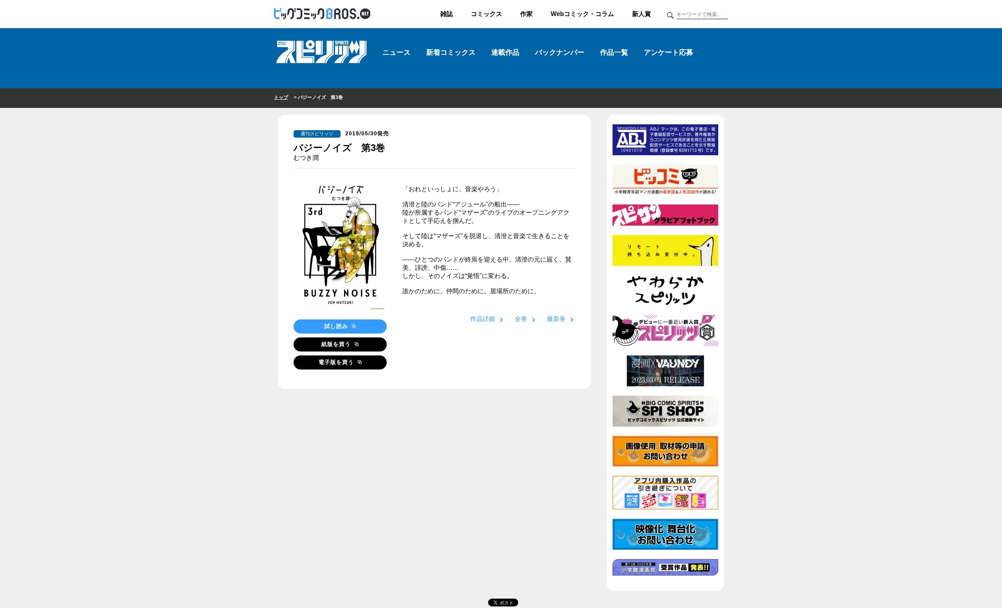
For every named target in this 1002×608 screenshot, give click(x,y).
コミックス (486, 14)
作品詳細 (482, 319)
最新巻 (556, 319)
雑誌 (446, 14)
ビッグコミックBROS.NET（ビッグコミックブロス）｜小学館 (322, 14)
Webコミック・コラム (582, 14)
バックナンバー (559, 52)
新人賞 (641, 14)
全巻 (521, 319)
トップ (281, 97)
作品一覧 (614, 52)
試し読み (337, 326)
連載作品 (505, 52)
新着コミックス (451, 52)
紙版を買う (337, 344)
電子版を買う (337, 362)
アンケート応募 (668, 52)
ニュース (396, 52)
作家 (526, 14)
